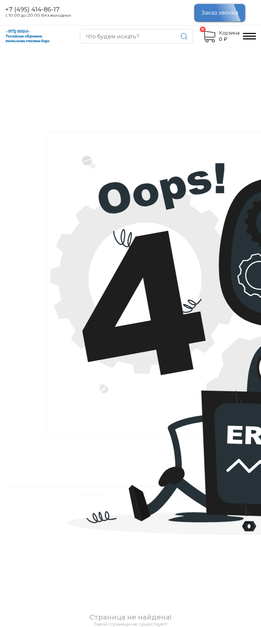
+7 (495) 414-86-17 (32, 10)
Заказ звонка (220, 13)
